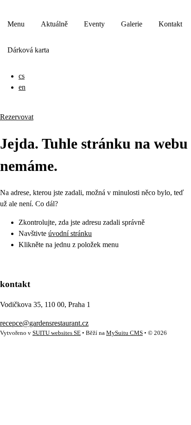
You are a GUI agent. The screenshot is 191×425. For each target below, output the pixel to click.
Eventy (94, 24)
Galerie (131, 24)
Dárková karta (28, 50)
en (22, 87)
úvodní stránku (70, 233)
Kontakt (170, 24)
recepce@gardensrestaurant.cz (44, 323)
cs (22, 76)
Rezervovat (16, 117)
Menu (16, 24)
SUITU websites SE (56, 333)
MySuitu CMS (124, 333)
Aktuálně (54, 24)
